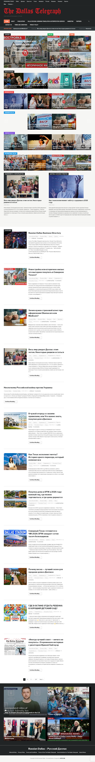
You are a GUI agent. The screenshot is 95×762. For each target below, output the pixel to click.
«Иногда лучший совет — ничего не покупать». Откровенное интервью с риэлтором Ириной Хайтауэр (45, 642)
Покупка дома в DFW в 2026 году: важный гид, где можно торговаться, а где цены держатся (45, 494)
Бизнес (50, 236)
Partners (78, 21)
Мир (5, 4)
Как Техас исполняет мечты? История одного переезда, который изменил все (46, 457)
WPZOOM (62, 758)
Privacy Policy (34, 25)
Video (17, 1)
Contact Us (8, 25)
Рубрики (10, 4)
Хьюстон (29, 1)
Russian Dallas (24, 54)
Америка (41, 1)
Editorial (34, 238)
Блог (54, 319)
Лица (55, 500)
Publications (21, 21)
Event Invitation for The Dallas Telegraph (67, 752)
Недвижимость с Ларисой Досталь (14, 174)
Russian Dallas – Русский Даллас (47, 748)
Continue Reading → (35, 257)
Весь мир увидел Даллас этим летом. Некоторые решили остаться (26, 28)
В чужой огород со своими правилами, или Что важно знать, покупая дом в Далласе (45, 416)
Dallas (50, 34)
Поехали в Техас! (19, 56)
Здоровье (60, 319)
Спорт (53, 539)
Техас (35, 1)
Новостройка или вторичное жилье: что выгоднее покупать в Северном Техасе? (46, 272)
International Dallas (16, 54)
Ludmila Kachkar (50, 280)
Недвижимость (35, 54)
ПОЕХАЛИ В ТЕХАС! (9, 1)
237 (36, 679)
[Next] (45, 51)
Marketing (70, 21)
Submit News (82, 752)
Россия (47, 1)
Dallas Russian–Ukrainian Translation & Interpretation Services (46, 21)
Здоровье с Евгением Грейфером (58, 174)
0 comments (33, 56)
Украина (60, 1)
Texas (71, 34)
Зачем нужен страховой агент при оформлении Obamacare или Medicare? (45, 313)
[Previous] (6, 51)
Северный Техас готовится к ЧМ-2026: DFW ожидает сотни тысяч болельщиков (43, 534)
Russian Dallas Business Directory (44, 233)
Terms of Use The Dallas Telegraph (47, 752)
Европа (66, 1)
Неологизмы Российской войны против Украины (69, 28)
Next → (42, 679)
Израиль (53, 1)
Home (6, 21)
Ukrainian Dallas (41, 319)
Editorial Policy (13, 752)
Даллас (23, 1)
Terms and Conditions (21, 25)
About (13, 21)
